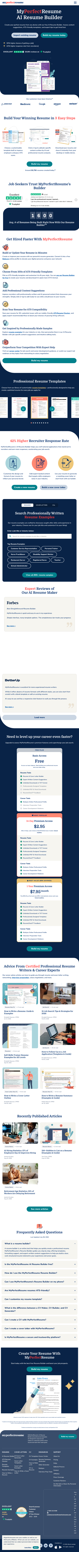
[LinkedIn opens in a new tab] (46, 1545)
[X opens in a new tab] (40, 1545)
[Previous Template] (23, 408)
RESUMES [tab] (27, 505)
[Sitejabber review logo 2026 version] (21, 1512)
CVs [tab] (53, 505)
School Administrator (19, 566)
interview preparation (20, 977)
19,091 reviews (4, 1513)
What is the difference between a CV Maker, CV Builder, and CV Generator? (36, 1309)
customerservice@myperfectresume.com (59, 1515)
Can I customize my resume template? (23, 1299)
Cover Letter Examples (18, 1467)
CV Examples (33, 1460)
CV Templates (33, 1456)
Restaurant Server (18, 560)
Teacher (57, 560)
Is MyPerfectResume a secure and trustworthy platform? (32, 1337)
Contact (56, 1470)
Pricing (55, 1460)
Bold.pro (5, 259)
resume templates (39, 388)
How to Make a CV (33, 1464)
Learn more (27, 1547)
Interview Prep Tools (45, 1472)
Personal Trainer (51, 548)
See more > (11, 626)
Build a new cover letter (53, 487)
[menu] (75, 3)
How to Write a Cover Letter (21, 1472)
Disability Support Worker (43, 554)
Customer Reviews (59, 1481)
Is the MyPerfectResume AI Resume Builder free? (29, 1264)
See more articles (39, 1209)
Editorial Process (58, 1467)
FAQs (55, 1463)
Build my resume (39, 164)
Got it (35, 1547)
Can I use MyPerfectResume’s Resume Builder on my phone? (34, 1281)
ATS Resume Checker (61, 313)
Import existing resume (24, 35)
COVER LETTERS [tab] (41, 505)
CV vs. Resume (31, 1469)
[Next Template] (52, 408)
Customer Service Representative (24, 548)
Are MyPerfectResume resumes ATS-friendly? (27, 1290)
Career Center (43, 1456)
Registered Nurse (40, 560)
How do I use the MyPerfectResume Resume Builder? (31, 1273)
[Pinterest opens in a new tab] (51, 1545)
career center (14, 351)
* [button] (52, 99)
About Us (56, 1456)
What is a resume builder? (17, 1243)
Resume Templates (5, 1465)
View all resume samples (39, 575)
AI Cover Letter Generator (19, 1457)
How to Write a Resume (7, 1474)
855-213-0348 (53, 1511)
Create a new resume (24, 487)
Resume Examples (8, 1470)
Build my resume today (54, 35)
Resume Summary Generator (45, 1460)
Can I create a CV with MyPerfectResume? (25, 1319)
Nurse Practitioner (18, 554)
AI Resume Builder (8, 1456)
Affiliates (56, 1474)
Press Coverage (58, 1477)
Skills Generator (44, 1465)
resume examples (15, 332)
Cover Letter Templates (18, 1462)
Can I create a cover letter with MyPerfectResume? (29, 1328)
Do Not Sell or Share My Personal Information (64, 1485)
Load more (39, 717)
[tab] (31, 422)
